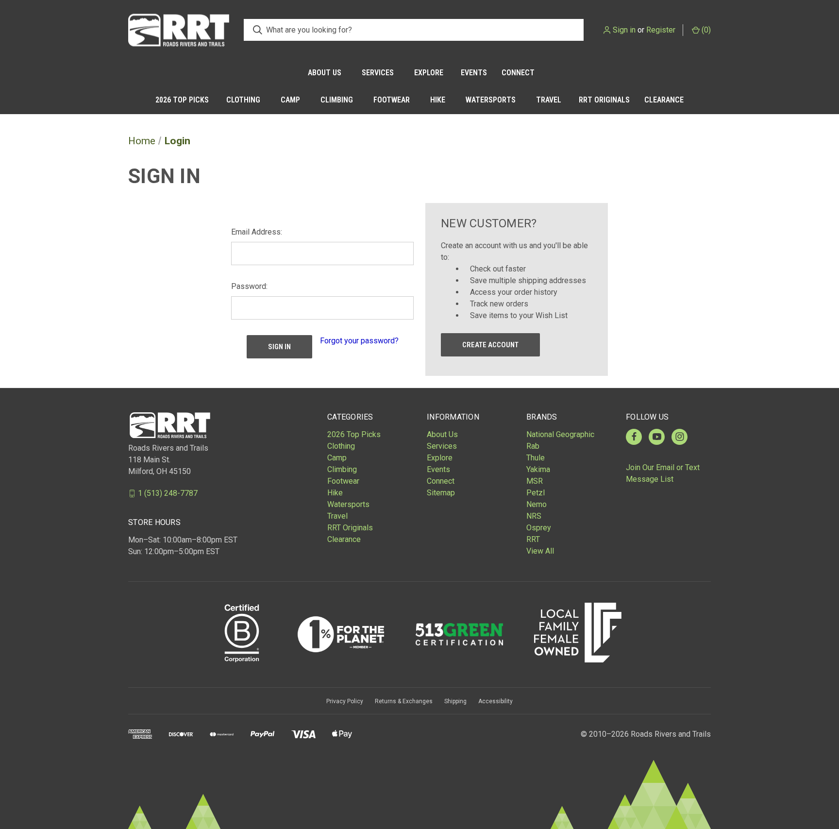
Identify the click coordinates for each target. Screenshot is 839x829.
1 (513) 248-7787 (168, 493)
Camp (290, 99)
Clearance (664, 99)
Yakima (538, 469)
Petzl (535, 492)
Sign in (624, 29)
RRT (533, 539)
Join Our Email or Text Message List (663, 473)
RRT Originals (604, 99)
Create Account (490, 344)
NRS (533, 516)
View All (540, 551)
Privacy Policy (344, 701)
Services (378, 72)
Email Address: (256, 232)
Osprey (538, 527)
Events (474, 72)
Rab (532, 446)
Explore (428, 72)
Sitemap (441, 492)
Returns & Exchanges (404, 701)
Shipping (455, 701)
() (705, 29)
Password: (249, 286)
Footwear (391, 99)
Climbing (336, 99)
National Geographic (560, 434)
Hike (437, 99)
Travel (548, 99)
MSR (534, 481)
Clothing (243, 99)
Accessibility (495, 701)
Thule (535, 457)
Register (660, 29)
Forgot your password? (359, 340)
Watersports (491, 99)
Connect (518, 72)
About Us (324, 72)
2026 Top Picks (182, 99)
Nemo (536, 504)
